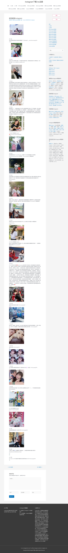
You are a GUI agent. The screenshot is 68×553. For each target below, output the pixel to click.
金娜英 (55, 126)
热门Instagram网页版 (22, 5)
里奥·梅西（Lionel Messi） (57, 105)
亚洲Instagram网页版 (12, 8)
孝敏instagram (51, 125)
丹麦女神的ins (59, 81)
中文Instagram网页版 (30, 5)
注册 (56, 15)
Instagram (33, 20)
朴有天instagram (52, 71)
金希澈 (54, 129)
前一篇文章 (10, 467)
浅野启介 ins (51, 143)
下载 (56, 19)
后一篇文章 (39, 467)
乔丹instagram (56, 96)
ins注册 (11, 5)
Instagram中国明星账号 (30, 8)
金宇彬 (61, 126)
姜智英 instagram (52, 73)
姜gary (55, 128)
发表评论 (10, 20)
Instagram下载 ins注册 (34, 2)
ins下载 (15, 5)
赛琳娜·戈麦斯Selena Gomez (57, 99)
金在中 (60, 129)
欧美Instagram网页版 (48, 5)
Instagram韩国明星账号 (39, 8)
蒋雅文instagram (52, 69)
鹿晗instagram (51, 111)
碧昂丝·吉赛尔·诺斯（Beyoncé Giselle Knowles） (56, 104)
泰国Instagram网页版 (21, 8)
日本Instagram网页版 (39, 5)
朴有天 (51, 131)
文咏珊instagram (56, 117)
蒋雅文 (54, 131)
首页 (8, 5)
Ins (21, 548)
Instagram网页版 (56, 8)
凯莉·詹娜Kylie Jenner (58, 102)
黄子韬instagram (57, 111)
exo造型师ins (53, 82)
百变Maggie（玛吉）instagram (54, 68)
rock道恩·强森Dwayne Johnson (54, 100)
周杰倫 (54, 113)
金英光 (57, 129)
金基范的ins (53, 84)
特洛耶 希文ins (51, 87)
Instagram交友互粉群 (48, 8)
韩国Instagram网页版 (57, 5)
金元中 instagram (52, 74)
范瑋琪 (51, 114)
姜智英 (58, 128)
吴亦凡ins (50, 81)
